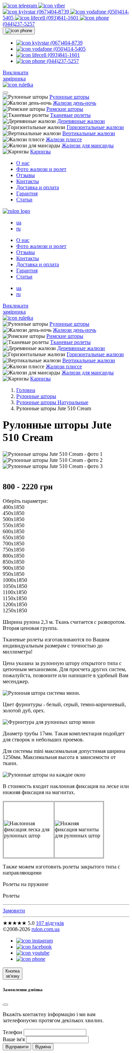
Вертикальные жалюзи (88, 133)
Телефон (12, 1032)
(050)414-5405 (69, 49)
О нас (22, 163)
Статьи (24, 199)
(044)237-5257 (62, 61)
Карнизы (40, 151)
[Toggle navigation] (5, 93)
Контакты (27, 181)
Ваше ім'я (14, 1039)
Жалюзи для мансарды (88, 145)
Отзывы (25, 175)
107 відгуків (50, 923)
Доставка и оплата (37, 187)
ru (18, 228)
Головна (25, 390)
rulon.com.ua (45, 929)
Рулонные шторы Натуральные (52, 402)
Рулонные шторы (69, 97)
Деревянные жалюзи (81, 121)
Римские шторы (64, 109)
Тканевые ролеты (70, 115)
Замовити (14, 910)
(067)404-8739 (53, 12)
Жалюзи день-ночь (74, 103)
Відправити (16, 1046)
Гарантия (27, 193)
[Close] (5, 1005)
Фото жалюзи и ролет (41, 169)
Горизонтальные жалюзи (95, 127)
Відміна (43, 1046)
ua (18, 222)
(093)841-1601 (62, 18)
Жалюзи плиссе (64, 139)
